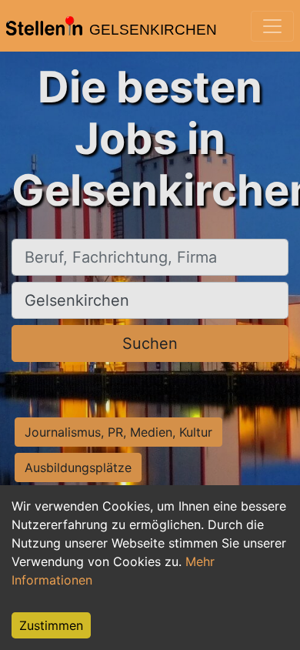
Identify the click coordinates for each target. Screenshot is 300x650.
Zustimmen (51, 625)
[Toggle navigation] (272, 26)
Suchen (150, 343)
